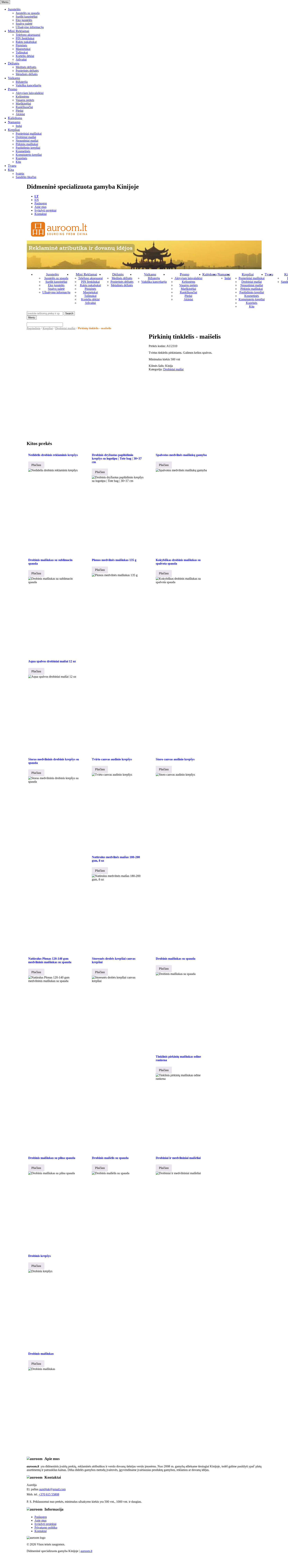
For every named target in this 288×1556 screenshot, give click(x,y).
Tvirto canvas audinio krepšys (112, 759)
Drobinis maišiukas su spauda (175, 958)
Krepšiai (14, 130)
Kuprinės (21, 158)
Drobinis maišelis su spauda (110, 1158)
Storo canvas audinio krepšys (175, 759)
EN (36, 199)
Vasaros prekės (25, 100)
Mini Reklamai (18, 31)
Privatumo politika (45, 1527)
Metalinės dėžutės (27, 74)
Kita (18, 161)
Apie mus (40, 207)
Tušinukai (22, 52)
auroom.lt (86, 1551)
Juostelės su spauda (28, 13)
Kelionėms (22, 96)
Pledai (19, 110)
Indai (19, 126)
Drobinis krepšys (39, 1256)
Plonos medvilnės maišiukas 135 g (114, 560)
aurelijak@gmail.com (52, 1489)
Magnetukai (23, 49)
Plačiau (36, 465)
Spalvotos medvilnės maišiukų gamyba (181, 455)
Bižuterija (22, 81)
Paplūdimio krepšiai (28, 147)
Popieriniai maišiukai (29, 133)
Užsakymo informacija (30, 27)
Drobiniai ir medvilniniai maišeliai (178, 1158)
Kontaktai (40, 214)
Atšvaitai (21, 59)
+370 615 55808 (49, 1494)
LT (36, 196)
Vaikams (14, 78)
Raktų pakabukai (26, 42)
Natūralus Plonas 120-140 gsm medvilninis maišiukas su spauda (49, 960)
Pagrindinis (33, 328)
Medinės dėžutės (26, 67)
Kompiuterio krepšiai (29, 154)
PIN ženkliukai (25, 38)
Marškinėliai (23, 103)
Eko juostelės (24, 20)
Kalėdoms (15, 118)
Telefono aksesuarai (28, 34)
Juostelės (14, 9)
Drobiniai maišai (26, 137)
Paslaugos (40, 203)
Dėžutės (13, 63)
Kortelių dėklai (25, 56)
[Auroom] (59, 238)
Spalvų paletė (24, 23)
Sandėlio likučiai (26, 177)
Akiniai (20, 114)
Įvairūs (20, 173)
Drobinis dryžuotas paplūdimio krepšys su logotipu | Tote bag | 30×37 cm (117, 458)
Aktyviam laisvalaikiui (29, 93)
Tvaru (12, 166)
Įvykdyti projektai (45, 210)
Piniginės (21, 45)
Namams (14, 122)
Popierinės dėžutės (27, 70)
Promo (12, 89)
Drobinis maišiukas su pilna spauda (51, 1158)
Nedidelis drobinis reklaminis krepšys (53, 455)
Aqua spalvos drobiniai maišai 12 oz (52, 661)
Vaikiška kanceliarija (28, 85)
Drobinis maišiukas (41, 1353)
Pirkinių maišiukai (27, 144)
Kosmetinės (23, 151)
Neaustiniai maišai (27, 140)
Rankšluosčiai (24, 107)
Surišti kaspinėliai (26, 16)
